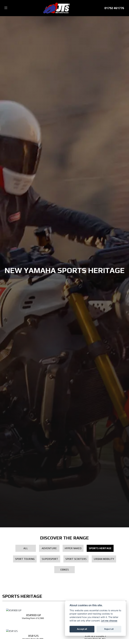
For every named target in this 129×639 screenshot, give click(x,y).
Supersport (50, 558)
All (25, 548)
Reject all (108, 629)
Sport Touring (25, 558)
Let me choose (109, 620)
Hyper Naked (73, 548)
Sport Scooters (76, 558)
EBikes (64, 569)
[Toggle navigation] (6, 8)
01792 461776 (114, 8)
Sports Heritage (100, 548)
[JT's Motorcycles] (56, 7)
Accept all (82, 629)
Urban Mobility (104, 558)
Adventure (49, 548)
